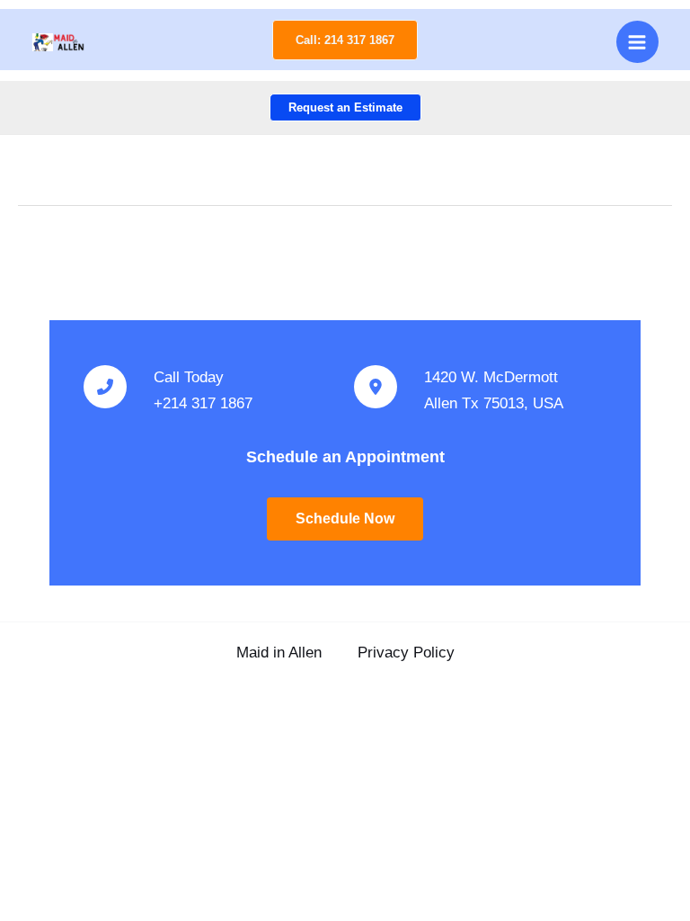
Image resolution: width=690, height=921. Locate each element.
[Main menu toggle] (637, 42)
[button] (345, 40)
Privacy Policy (406, 652)
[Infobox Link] (210, 391)
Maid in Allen (279, 652)
